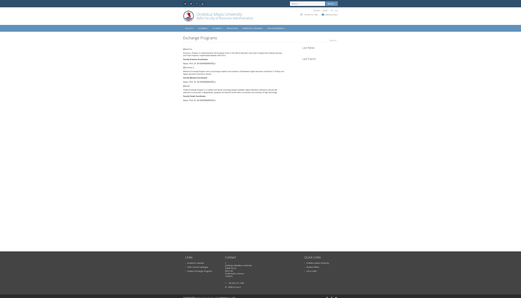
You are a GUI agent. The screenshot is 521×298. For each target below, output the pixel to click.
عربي (336, 10)
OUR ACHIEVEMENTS (276, 28)
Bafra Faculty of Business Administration (224, 18)
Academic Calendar (195, 263)
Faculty (189, 28)
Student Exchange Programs (199, 271)
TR (332, 10)
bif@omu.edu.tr (331, 14)
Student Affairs (312, 267)
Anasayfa (316, 10)
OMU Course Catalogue (197, 267)
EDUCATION (232, 28)
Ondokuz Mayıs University (317, 263)
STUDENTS (217, 28)
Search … (332, 3)
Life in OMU (311, 271)
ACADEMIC (202, 28)
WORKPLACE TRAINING (252, 28)
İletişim (325, 10)
